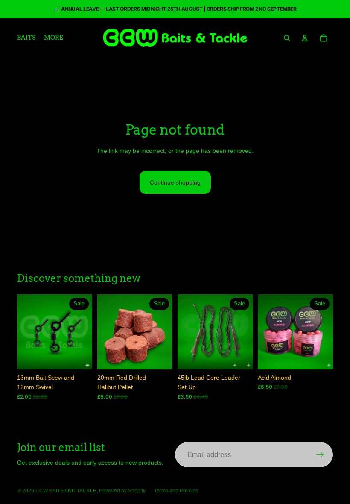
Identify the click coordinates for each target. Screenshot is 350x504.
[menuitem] (53, 38)
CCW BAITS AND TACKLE (65, 491)
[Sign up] (320, 455)
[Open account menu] (304, 38)
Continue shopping (175, 182)
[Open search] (286, 38)
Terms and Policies (176, 491)
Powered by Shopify (122, 491)
